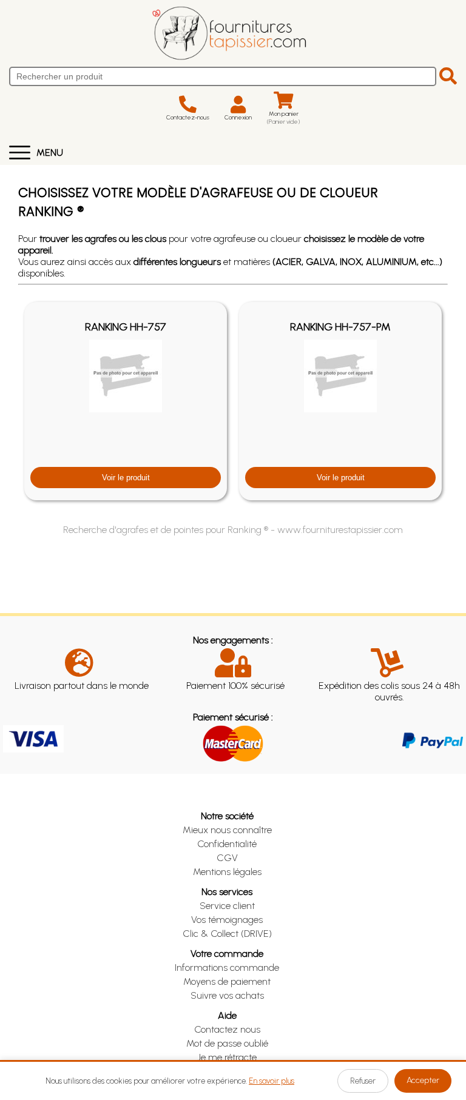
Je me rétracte (227, 1057)
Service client (227, 905)
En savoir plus (271, 1080)
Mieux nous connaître (227, 830)
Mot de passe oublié (227, 1043)
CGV (227, 858)
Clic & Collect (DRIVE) (227, 933)
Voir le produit (126, 477)
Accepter (423, 1080)
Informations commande (227, 967)
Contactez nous (227, 1029)
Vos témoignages (227, 919)
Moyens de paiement (227, 981)
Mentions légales (227, 871)
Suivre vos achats (227, 995)
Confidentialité (227, 844)
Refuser (363, 1081)
